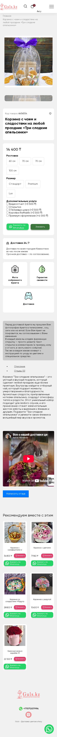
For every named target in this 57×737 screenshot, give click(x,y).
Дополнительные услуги (21, 201)
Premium (33, 184)
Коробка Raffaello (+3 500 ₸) (25, 213)
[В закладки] (50, 113)
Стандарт (15, 184)
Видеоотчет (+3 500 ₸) (22, 204)
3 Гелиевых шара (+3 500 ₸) (24, 210)
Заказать (40, 227)
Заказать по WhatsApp (19, 226)
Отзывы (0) (19, 371)
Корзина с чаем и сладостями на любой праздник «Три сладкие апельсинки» (20, 22)
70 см (25, 161)
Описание (19, 366)
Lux (11, 193)
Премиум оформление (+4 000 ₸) (28, 216)
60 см (12, 161)
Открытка (14, 207)
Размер (11, 178)
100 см (12, 170)
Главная (7, 16)
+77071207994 (31, 709)
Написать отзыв (15, 494)
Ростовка (12, 156)
